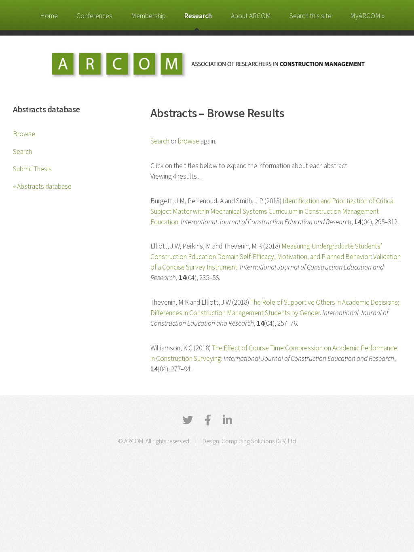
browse (188, 141)
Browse (24, 133)
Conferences (94, 15)
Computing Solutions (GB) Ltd (259, 441)
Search (22, 151)
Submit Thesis (32, 168)
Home (49, 15)
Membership (148, 15)
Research (198, 15)
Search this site (310, 15)
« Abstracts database (42, 186)
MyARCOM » (367, 15)
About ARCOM (251, 15)
